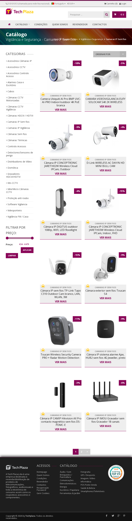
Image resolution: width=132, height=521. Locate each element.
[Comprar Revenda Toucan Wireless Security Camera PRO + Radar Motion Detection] (60, 330)
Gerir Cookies (43, 493)
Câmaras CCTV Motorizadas (14, 99)
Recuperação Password (43, 489)
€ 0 (122, 14)
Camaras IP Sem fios (116, 39)
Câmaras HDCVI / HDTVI (20, 115)
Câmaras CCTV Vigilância (14, 108)
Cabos (10, 91)
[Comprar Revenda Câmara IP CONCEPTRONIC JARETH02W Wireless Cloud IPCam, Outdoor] (60, 139)
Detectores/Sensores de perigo (19, 154)
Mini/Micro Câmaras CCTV (17, 191)
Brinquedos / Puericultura (66, 476)
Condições (42, 478)
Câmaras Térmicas (17, 140)
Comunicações (67, 480)
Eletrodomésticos (68, 483)
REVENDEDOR (80, 24)
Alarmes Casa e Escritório (15, 84)
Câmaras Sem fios (17, 134)
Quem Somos (43, 475)
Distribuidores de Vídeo (19, 161)
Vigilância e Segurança (92, 39)
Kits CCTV (12, 182)
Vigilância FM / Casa (17, 216)
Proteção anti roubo (18, 198)
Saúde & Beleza (88, 488)
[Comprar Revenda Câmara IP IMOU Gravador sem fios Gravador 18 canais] (105, 391)
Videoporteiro (14, 210)
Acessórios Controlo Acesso (17, 75)
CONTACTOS (99, 24)
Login (123, 3)
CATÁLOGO (21, 24)
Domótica (12, 167)
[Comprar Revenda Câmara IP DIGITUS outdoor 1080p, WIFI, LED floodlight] (60, 202)
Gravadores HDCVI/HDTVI (13, 175)
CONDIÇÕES (40, 24)
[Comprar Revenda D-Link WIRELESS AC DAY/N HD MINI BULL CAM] (105, 135)
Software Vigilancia (17, 204)
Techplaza (30, 516)
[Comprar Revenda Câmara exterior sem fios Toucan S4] (105, 266)
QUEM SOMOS (60, 24)
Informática (86, 481)
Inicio (56, 39)
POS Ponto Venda (89, 485)
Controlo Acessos (16, 146)
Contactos (41, 485)
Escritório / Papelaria (69, 490)
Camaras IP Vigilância (18, 127)
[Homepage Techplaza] (19, 12)
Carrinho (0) (111, 3)
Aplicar (27, 250)
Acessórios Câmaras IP (19, 60)
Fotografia (85, 472)
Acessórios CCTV (16, 67)
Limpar (12, 255)
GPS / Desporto (88, 475)
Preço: (9, 244)
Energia (63, 487)
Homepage (42, 472)
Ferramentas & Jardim (70, 493)
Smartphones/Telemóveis (92, 491)
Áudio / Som (65, 472)
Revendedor (42, 481)
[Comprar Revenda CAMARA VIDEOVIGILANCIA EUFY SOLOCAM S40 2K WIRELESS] (105, 75)
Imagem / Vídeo (70, 39)
